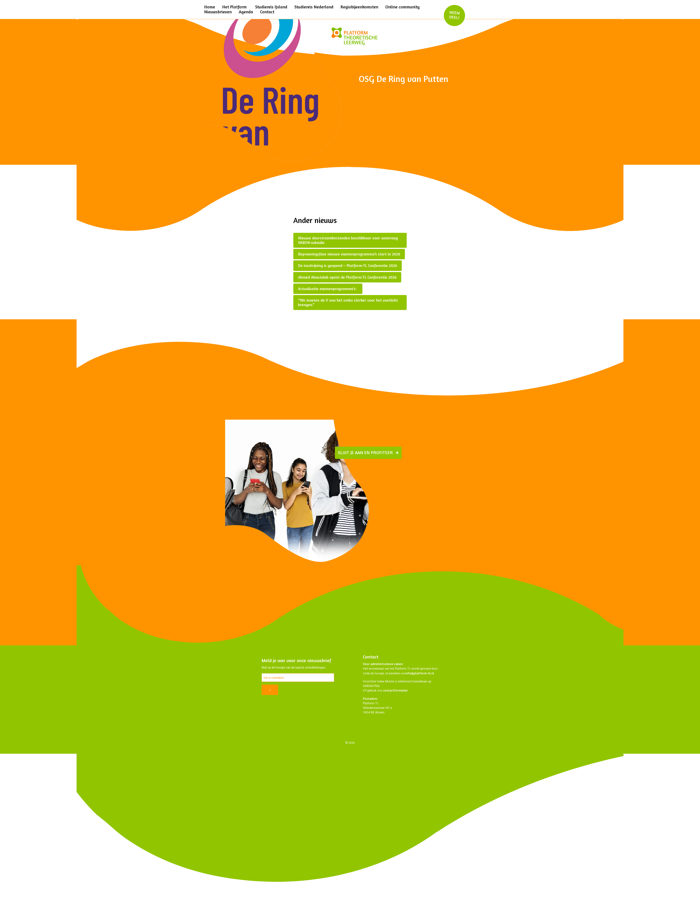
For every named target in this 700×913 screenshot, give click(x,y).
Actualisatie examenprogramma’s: (328, 288)
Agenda (246, 11)
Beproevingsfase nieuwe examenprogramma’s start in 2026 (349, 254)
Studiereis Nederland (313, 6)
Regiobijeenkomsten (359, 6)
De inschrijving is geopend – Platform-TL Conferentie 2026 (347, 265)
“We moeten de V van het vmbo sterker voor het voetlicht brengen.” (348, 302)
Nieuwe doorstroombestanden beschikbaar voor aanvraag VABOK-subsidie (348, 240)
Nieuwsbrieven (218, 11)
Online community (402, 6)
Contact (267, 11)
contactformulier (395, 690)
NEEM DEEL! (454, 15)
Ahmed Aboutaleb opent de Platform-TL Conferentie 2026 (347, 277)
